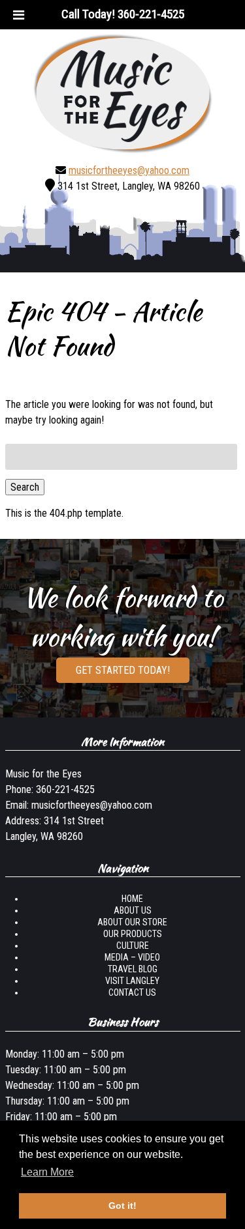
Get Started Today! (123, 670)
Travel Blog (132, 969)
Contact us (132, 992)
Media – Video (132, 957)
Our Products (132, 934)
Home (132, 898)
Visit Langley (132, 981)
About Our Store (132, 922)
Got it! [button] (122, 1205)
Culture (132, 945)
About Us (133, 910)
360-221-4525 (65, 789)
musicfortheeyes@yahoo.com (129, 170)
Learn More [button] (47, 1172)
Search (24, 487)
